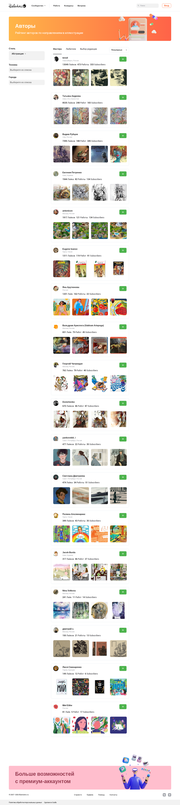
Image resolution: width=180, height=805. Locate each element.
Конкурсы (68, 6)
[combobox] (119, 49)
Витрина (82, 6)
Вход (166, 5)
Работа (56, 6)
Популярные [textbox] (116, 50)
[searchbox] (24, 57)
